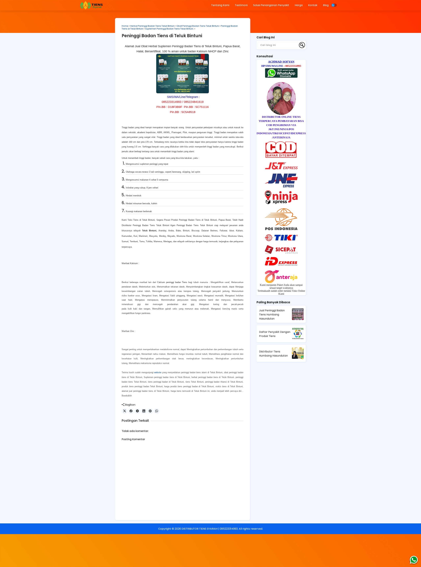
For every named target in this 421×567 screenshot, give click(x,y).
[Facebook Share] (131, 411)
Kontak (312, 5)
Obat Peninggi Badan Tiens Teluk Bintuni (197, 25)
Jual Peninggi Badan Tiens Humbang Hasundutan (272, 315)
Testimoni (241, 5)
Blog (326, 5)
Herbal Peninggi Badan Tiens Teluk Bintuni (152, 25)
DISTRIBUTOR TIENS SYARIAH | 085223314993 (210, 529)
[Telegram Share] (137, 411)
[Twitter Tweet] (124, 411)
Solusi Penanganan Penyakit (271, 5)
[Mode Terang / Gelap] (334, 5)
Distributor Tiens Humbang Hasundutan (273, 354)
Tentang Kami (220, 5)
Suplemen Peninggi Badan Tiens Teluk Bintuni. (169, 28)
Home (125, 25)
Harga (299, 5)
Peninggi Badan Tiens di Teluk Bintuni (162, 36)
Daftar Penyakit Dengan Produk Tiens (274, 334)
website (157, 372)
